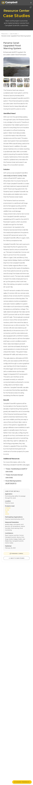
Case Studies (13, 33)
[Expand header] (31, 7)
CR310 (7, 514)
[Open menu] (31, 2)
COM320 (7, 508)
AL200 (7, 510)
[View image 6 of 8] (13, 85)
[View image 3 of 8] (20, 80)
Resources (4, 33)
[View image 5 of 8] (6, 85)
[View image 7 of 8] (20, 85)
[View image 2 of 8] (13, 80)
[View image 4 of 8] (27, 80)
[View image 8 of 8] (27, 85)
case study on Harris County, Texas (15, 175)
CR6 (6, 512)
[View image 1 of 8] (6, 80)
